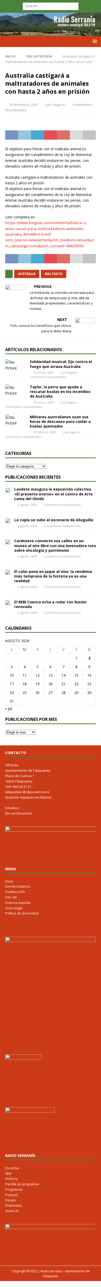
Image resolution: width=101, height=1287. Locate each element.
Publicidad (13, 1205)
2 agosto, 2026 (27, 505)
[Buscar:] (50, 5)
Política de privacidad (22, 913)
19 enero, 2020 (43, 402)
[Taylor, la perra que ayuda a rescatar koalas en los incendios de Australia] (15, 390)
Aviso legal (13, 908)
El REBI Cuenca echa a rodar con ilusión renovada (50, 604)
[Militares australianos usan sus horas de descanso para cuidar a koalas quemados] (15, 420)
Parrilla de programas (22, 1184)
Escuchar (12, 1168)
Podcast (11, 1195)
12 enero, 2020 (43, 372)
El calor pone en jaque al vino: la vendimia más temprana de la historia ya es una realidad (53, 576)
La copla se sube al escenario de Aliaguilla (53, 519)
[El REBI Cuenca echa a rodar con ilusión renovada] (7, 602)
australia (26, 274)
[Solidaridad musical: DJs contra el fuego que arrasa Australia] (15, 365)
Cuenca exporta (17, 902)
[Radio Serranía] (50, 32)
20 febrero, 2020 (44, 432)
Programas (14, 1189)
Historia (11, 1178)
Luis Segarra (55, 104)
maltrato (53, 274)
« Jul (8, 708)
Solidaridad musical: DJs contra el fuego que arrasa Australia (61, 364)
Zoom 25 (12, 1211)
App (8, 1173)
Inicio (9, 881)
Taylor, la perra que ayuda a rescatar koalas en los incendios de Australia (60, 391)
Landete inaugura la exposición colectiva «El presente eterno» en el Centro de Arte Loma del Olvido (53, 494)
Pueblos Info (15, 891)
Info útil (11, 897)
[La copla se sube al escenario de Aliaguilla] (7, 520)
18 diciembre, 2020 (23, 104)
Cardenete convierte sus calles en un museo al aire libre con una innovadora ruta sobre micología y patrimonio (55, 545)
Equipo (10, 1200)
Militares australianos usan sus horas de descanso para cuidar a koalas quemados (60, 421)
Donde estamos (17, 886)
